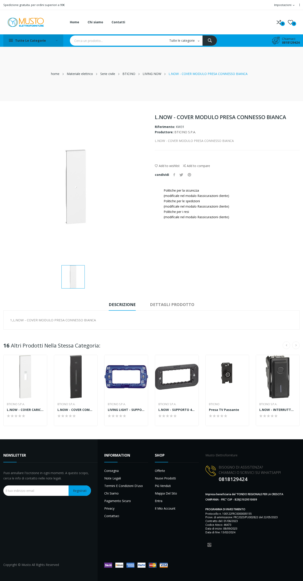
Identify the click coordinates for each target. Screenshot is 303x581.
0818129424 (291, 42)
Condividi (174, 174)
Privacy (109, 508)
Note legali (112, 478)
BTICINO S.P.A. (185, 132)
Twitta (181, 174)
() (290, 22)
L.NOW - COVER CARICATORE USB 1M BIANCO (25, 410)
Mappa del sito (166, 493)
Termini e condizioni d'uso (123, 486)
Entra (158, 501)
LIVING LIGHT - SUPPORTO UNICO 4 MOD (126, 410)
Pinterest (189, 174)
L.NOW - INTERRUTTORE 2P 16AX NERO (277, 410)
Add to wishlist (169, 166)
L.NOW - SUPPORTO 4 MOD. (176, 410)
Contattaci (111, 516)
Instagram (209, 545)
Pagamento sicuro (117, 501)
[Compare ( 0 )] (279, 22)
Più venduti (163, 486)
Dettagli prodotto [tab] (172, 304)
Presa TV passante (224, 410)
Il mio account (165, 508)
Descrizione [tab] (122, 304)
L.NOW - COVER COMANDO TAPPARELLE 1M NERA (75, 410)
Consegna (111, 471)
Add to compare (198, 166)
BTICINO (214, 404)
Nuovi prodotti (165, 478)
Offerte (160, 471)
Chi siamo (111, 493)
